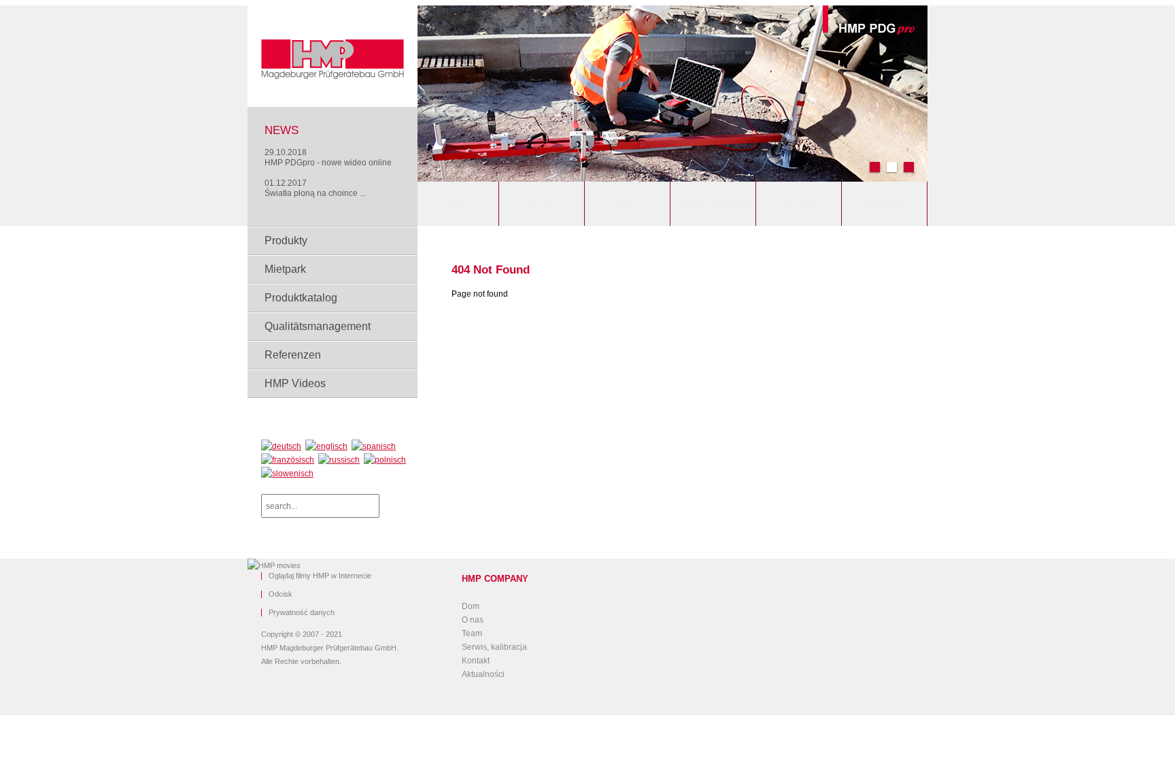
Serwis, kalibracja (713, 204)
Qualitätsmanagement (318, 326)
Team (627, 204)
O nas (542, 204)
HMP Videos (295, 383)
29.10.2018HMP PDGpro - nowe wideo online (328, 157)
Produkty (286, 240)
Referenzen (293, 355)
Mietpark (285, 269)
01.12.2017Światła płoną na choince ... (315, 188)
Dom (456, 204)
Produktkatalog (301, 297)
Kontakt (799, 204)
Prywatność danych (302, 612)
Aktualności (884, 204)
